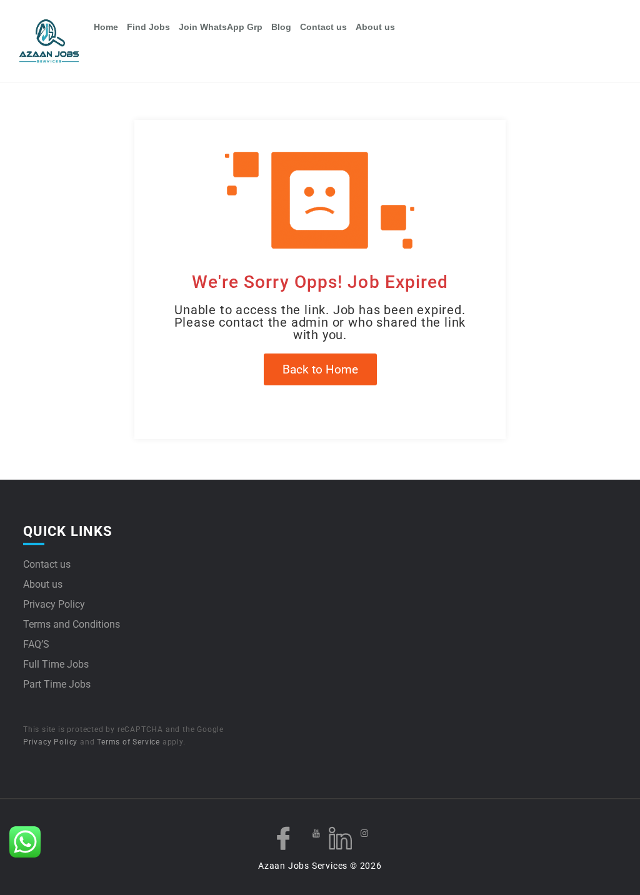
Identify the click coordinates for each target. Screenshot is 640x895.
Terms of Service (128, 742)
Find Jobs (148, 27)
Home (106, 27)
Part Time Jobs (57, 684)
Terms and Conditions (71, 624)
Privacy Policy (54, 604)
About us (375, 27)
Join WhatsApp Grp (220, 27)
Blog (281, 27)
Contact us (323, 27)
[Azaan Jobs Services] (54, 41)
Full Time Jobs (56, 664)
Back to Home (320, 369)
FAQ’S (36, 644)
